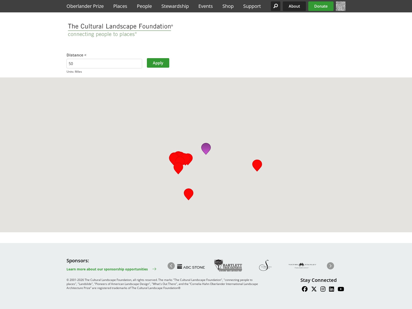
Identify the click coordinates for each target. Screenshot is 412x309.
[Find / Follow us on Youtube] (341, 289)
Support (252, 6)
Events (205, 6)
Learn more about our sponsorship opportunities (107, 269)
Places (120, 6)
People (144, 6)
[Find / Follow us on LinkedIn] (331, 289)
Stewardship (175, 6)
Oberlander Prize (85, 6)
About (294, 6)
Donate (321, 6)
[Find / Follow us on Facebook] (305, 289)
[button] (275, 6)
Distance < (76, 55)
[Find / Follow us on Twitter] (314, 289)
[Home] (340, 9)
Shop (228, 6)
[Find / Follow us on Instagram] (322, 289)
